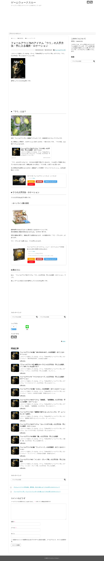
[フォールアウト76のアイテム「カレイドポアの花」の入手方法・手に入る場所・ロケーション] (15, 428)
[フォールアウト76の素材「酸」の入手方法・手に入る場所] (15, 440)
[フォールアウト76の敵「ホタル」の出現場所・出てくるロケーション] (15, 392)
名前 (13, 521)
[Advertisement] (52, 20)
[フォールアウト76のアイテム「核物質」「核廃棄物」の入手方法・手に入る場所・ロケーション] (15, 403)
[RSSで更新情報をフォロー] (91, 2)
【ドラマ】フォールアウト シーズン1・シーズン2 (41, 176)
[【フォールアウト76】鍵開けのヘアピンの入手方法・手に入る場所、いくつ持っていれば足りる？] (15, 368)
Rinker (34, 178)
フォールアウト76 (60, 50)
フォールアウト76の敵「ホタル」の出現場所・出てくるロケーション (42, 389)
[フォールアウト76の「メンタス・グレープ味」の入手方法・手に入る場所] (15, 463)
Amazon (31, 181)
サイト (13, 533)
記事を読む (23, 361)
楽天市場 (39, 181)
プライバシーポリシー (15, 33)
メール (13, 527)
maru (63, 341)
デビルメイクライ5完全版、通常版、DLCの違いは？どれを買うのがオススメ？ (37, 487)
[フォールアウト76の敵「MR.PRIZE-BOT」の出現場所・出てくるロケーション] (15, 356)
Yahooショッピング (50, 181)
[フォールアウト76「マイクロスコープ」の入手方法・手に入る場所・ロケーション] (15, 380)
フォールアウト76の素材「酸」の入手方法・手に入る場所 (39, 436)
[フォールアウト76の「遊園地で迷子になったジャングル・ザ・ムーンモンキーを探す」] (15, 415)
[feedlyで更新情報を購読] (88, 2)
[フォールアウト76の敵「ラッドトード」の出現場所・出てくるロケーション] (15, 450)
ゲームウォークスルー (23, 2)
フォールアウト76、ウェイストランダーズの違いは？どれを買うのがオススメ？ (37, 491)
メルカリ (31, 184)
